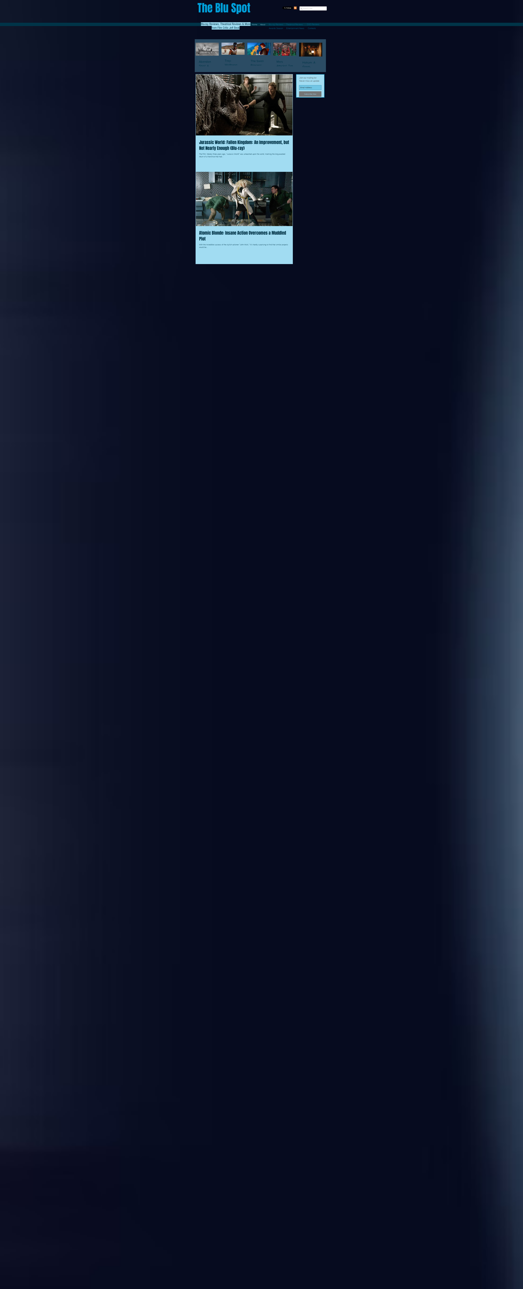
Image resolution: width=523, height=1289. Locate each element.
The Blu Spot (223, 8)
